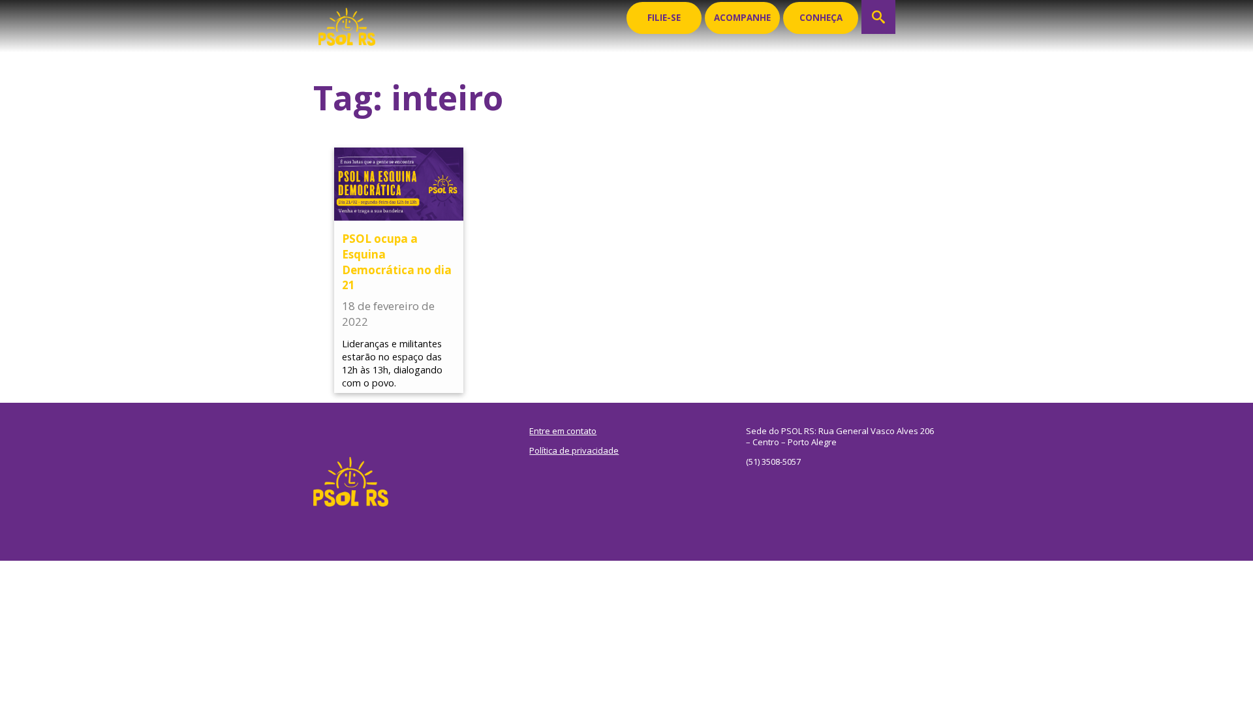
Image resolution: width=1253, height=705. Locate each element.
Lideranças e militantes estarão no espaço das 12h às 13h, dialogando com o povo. (392, 363)
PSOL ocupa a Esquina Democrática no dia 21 (397, 261)
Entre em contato (562, 431)
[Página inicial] (346, 23)
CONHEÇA (821, 18)
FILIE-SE (664, 18)
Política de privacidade (574, 450)
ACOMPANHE (742, 18)
